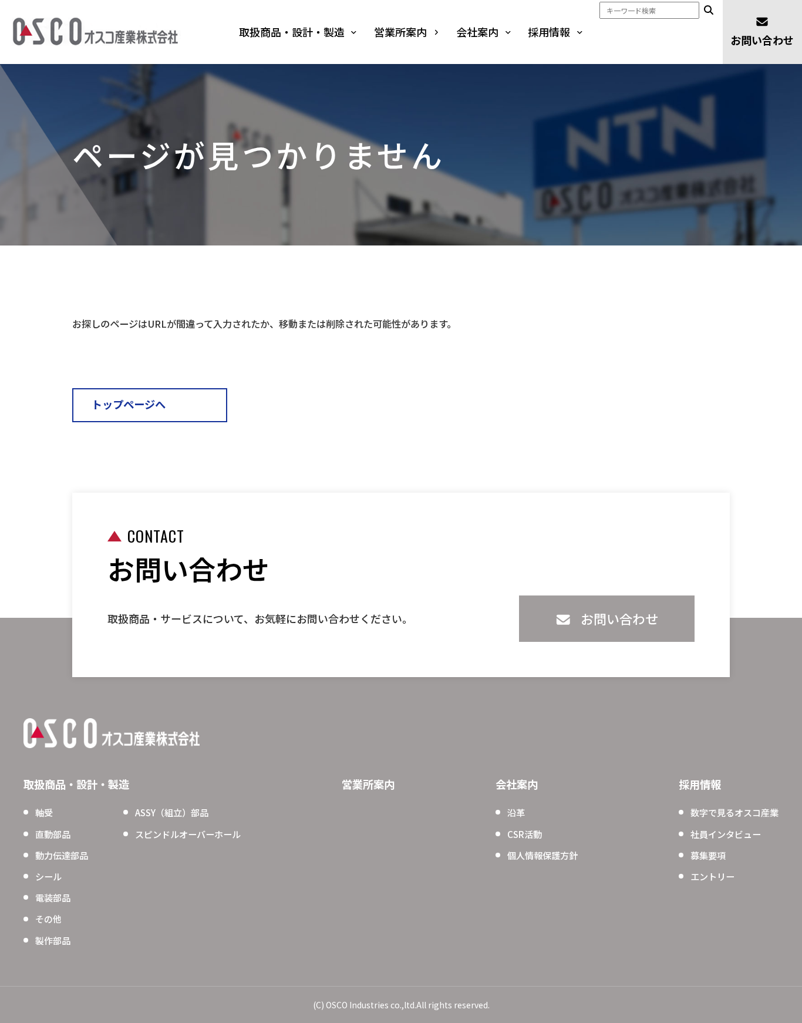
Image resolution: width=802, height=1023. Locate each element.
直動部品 (52, 833)
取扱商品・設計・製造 (292, 31)
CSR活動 (524, 833)
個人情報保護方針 (542, 855)
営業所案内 (400, 31)
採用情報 (549, 31)
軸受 (44, 812)
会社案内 (477, 31)
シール (48, 876)
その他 (48, 918)
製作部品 (52, 940)
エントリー (712, 876)
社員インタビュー (725, 833)
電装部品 (52, 897)
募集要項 (708, 855)
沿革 (516, 812)
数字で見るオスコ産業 (734, 812)
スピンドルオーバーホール (188, 833)
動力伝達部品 (61, 855)
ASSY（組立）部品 (171, 812)
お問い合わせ (762, 40)
